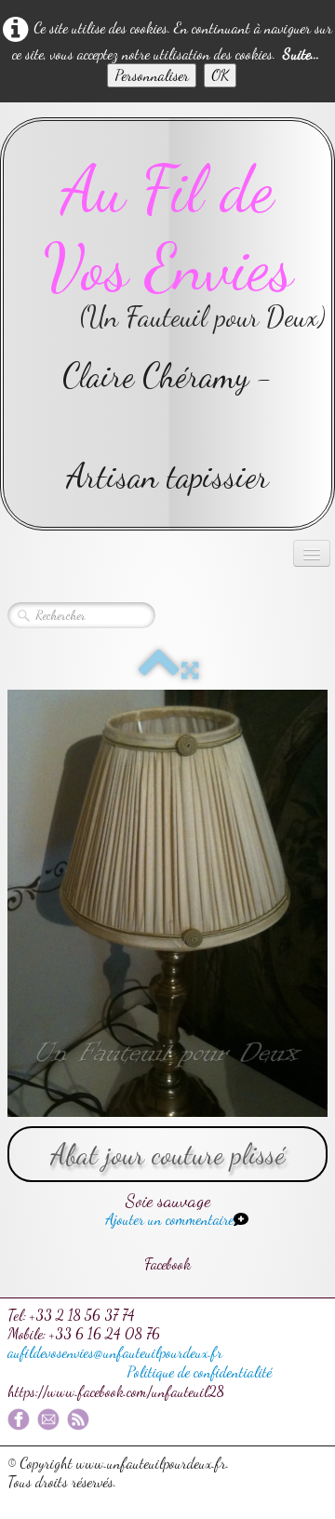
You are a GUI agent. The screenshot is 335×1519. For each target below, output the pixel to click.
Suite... (301, 53)
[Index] (159, 670)
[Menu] (311, 553)
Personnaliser (151, 75)
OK (220, 75)
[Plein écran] (189, 670)
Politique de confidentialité (199, 1371)
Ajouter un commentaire (169, 1219)
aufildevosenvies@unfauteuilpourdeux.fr (114, 1352)
